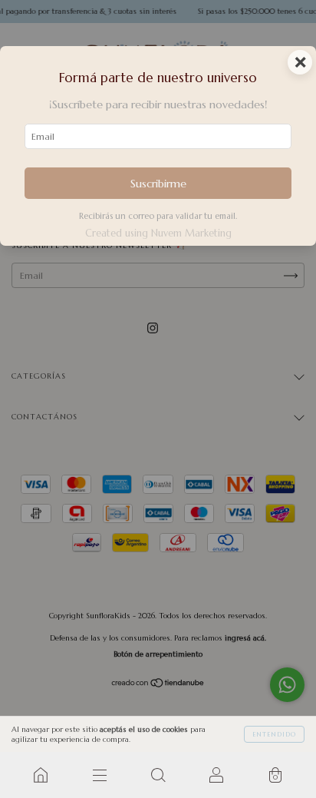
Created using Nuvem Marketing (158, 233)
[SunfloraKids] (41, 774)
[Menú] (99, 774)
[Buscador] (158, 774)
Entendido (274, 734)
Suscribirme (158, 183)
